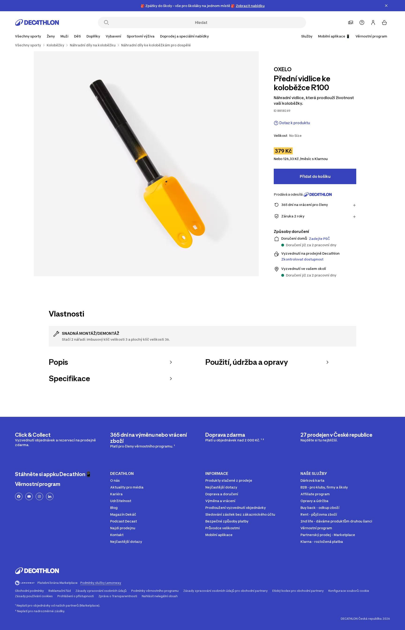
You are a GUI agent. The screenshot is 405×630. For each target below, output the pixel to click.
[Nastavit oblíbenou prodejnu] (350, 22)
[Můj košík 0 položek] (384, 22)
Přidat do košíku (315, 176)
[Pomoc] (362, 22)
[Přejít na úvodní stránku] (37, 22)
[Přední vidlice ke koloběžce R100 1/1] (146, 163)
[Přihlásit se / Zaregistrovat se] (373, 22)
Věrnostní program (371, 36)
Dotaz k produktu (294, 123)
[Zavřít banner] (386, 5)
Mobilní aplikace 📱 (334, 36)
